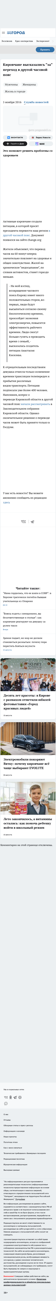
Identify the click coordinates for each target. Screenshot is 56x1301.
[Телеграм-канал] (15, 1097)
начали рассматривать (36, 404)
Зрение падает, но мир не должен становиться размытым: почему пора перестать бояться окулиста (25, 643)
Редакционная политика (14, 1159)
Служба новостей (36, 102)
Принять (45, 49)
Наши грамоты (10, 1136)
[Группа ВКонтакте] (15, 137)
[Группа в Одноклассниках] (10, 1097)
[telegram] (33, 521)
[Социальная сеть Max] (41, 143)
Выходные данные (12, 1170)
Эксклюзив (7, 41)
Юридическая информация (15, 1164)
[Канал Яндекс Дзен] (15, 143)
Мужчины (11, 84)
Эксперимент (42, 41)
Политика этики (11, 1142)
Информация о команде (14, 1131)
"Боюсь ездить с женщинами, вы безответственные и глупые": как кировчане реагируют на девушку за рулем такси (24, 621)
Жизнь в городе (15, 91)
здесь (7, 502)
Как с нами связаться (13, 1148)
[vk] (23, 521)
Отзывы (7, 1120)
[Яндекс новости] (41, 137)
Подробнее (20, 1199)
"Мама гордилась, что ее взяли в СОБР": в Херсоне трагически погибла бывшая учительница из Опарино (27, 599)
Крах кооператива (24, 41)
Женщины (29, 84)
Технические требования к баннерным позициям (25, 1153)
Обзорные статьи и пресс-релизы (18, 1125)
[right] (53, 41)
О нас (6, 1114)
